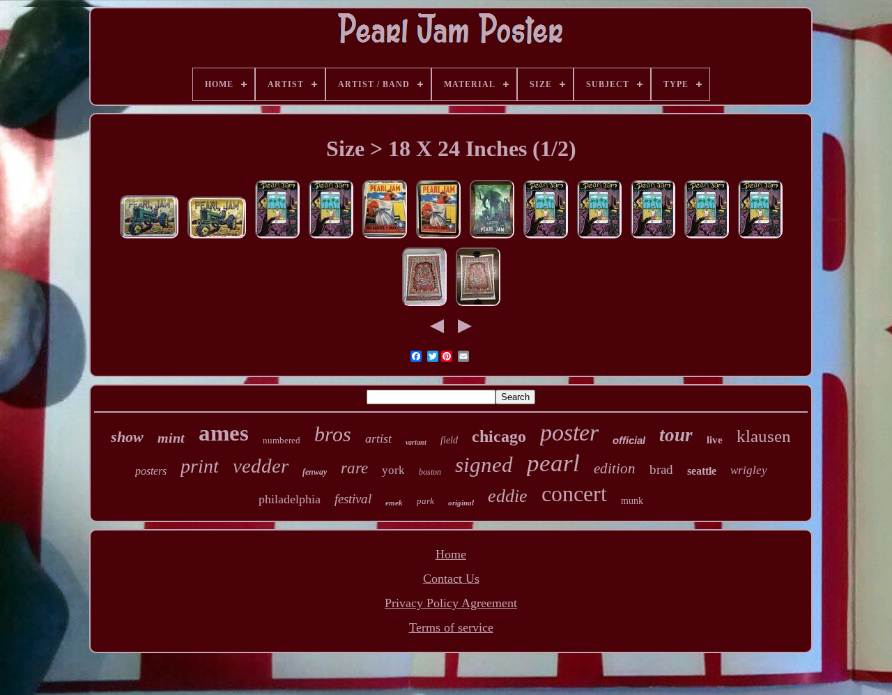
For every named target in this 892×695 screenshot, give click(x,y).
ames (224, 432)
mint (171, 437)
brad (661, 469)
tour (676, 435)
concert (574, 493)
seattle (701, 471)
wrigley (748, 470)
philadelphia (290, 499)
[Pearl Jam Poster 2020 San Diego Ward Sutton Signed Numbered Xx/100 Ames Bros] (277, 237)
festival (352, 498)
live (715, 439)
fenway (314, 472)
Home (451, 554)
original (461, 502)
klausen (764, 436)
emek (394, 502)
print (199, 466)
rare (354, 468)
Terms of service (451, 627)
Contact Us (451, 579)
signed (484, 464)
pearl (553, 463)
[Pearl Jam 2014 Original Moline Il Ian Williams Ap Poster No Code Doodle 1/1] (217, 237)
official (629, 440)
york (393, 470)
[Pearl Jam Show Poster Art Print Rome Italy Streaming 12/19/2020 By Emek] (424, 305)
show (127, 436)
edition (615, 468)
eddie (508, 496)
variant (416, 442)
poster (569, 432)
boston (430, 472)
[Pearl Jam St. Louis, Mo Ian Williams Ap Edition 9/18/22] (385, 237)
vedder (261, 466)
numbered (281, 440)
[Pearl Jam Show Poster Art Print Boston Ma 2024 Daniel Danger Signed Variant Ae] (492, 237)
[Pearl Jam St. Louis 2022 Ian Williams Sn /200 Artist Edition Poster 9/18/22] (438, 237)
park (425, 501)
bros (332, 433)
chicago (499, 436)
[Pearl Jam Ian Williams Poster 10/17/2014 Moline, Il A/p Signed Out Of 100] (149, 237)
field (449, 440)
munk (632, 501)
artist (378, 438)
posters (151, 471)
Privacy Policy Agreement (451, 603)
